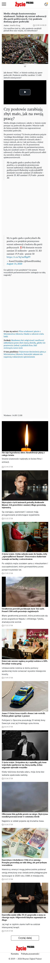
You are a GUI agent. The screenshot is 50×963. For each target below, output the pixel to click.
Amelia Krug (15, 25)
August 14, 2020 (14, 263)
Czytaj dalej (25, 937)
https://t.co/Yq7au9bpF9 (18, 257)
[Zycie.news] (24, 4)
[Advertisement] (25, 208)
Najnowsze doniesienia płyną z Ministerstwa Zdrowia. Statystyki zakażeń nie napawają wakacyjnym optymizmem (25, 354)
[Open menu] (4, 4)
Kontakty (15, 954)
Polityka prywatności (30, 954)
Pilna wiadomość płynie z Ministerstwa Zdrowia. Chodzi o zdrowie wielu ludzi (24, 334)
